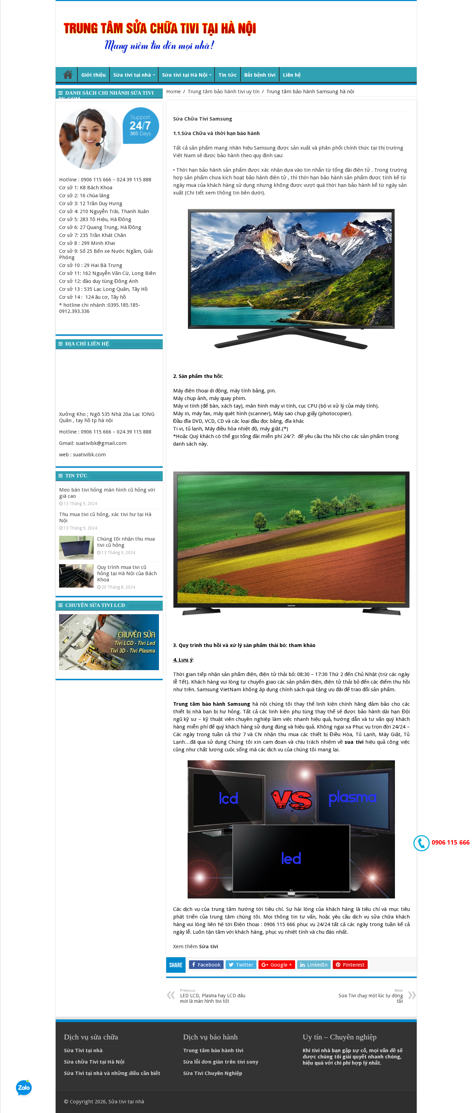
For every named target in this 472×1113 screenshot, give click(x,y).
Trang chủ (68, 74)
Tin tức (227, 75)
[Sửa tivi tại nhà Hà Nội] (161, 33)
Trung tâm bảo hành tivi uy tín (223, 91)
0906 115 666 (450, 842)
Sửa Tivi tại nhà (83, 1050)
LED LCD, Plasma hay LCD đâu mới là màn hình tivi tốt (212, 996)
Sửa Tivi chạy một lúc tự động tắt (371, 996)
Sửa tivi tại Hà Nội (184, 75)
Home (173, 91)
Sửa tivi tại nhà (132, 75)
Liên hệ (292, 75)
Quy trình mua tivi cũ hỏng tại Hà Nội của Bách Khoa (127, 573)
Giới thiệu (93, 75)
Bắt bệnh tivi (259, 75)
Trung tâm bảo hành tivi (213, 1050)
